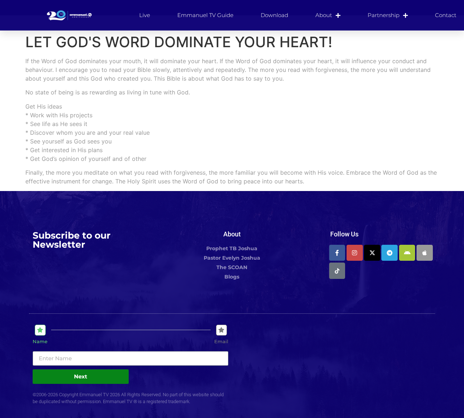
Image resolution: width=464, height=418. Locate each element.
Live (144, 15)
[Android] (407, 253)
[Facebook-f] (337, 253)
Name (40, 341)
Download (274, 15)
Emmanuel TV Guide (205, 15)
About (323, 15)
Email (221, 341)
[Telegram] (389, 253)
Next (80, 376)
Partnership (383, 15)
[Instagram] (355, 253)
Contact (445, 15)
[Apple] (425, 253)
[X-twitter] (372, 253)
